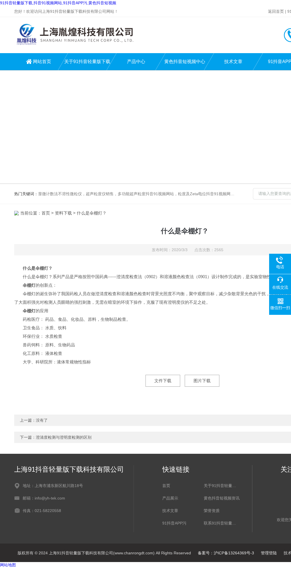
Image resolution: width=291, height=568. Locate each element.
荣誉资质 (212, 510)
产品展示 (170, 498)
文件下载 (162, 380)
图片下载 (202, 380)
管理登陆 (269, 553)
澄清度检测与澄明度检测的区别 (64, 437)
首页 (45, 213)
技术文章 (233, 61)
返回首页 (276, 11)
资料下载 (63, 213)
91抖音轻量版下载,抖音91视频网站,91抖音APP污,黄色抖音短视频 (58, 3)
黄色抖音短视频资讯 (222, 498)
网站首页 (42, 61)
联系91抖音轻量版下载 (222, 523)
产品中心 (136, 61)
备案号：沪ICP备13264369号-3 (226, 553)
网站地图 (8, 565)
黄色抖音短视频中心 (184, 61)
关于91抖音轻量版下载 (87, 61)
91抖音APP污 (174, 523)
